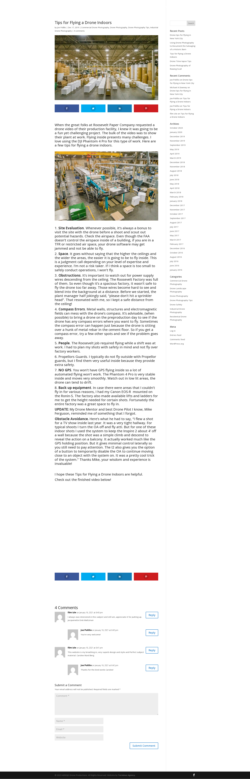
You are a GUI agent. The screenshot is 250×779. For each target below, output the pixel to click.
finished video (89, 479)
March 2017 (175, 239)
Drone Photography (118, 27)
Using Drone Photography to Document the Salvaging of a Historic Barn (182, 46)
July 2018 (174, 175)
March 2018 (175, 192)
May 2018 (174, 183)
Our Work (107, 7)
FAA (146, 236)
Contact (185, 7)
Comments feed (177, 339)
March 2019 (175, 158)
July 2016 (174, 261)
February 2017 (176, 244)
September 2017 (178, 218)
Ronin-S (67, 395)
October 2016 (176, 252)
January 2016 (176, 270)
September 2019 (178, 145)
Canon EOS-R (120, 391)
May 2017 (174, 235)
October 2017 (176, 214)
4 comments (79, 31)
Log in (173, 330)
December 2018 (177, 162)
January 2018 (176, 201)
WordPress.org (177, 343)
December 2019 (177, 136)
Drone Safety (176, 304)
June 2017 (174, 231)
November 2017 (177, 209)
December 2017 (177, 205)
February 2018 (176, 196)
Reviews (165, 7)
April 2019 (174, 153)
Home (62, 7)
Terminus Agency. (126, 775)
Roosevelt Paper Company (114, 124)
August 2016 (176, 257)
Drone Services (88, 7)
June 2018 (174, 179)
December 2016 (177, 248)
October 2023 (176, 128)
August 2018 (176, 171)
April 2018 (174, 188)
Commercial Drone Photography (95, 27)
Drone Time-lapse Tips (180, 61)
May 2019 (174, 149)
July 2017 (174, 226)
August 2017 (176, 222)
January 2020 (176, 132)
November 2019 (177, 140)
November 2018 (177, 166)
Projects (151, 7)
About (71, 7)
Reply (152, 615)
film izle (72, 612)
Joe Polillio (61, 27)
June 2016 (174, 265)
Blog (175, 7)
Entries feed (175, 335)
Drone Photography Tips (138, 27)
